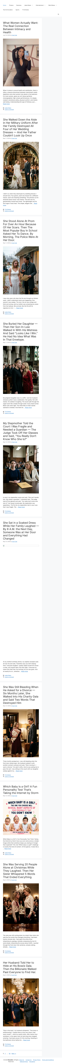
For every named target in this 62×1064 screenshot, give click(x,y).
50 (10, 1053)
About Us (21, 1060)
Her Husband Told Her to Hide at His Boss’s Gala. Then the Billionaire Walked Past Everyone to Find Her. (19, 967)
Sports (17, 10)
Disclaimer (32, 1061)
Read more (6, 104)
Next (14, 1053)
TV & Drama (25, 10)
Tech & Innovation (8, 10)
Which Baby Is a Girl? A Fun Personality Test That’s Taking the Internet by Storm (20, 789)
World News (51, 5)
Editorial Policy (24, 1061)
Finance (11, 5)
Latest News (27, 5)
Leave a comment (9, 109)
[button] (32, 5)
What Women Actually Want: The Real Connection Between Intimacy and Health (20, 27)
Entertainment (40, 5)
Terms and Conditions (48, 1060)
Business (18, 5)
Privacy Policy (37, 1060)
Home (4, 5)
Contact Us (29, 1060)
